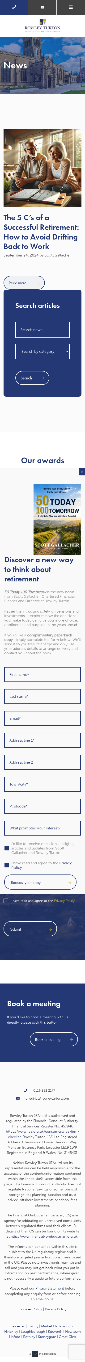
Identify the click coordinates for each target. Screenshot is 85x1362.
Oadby (33, 1326)
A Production (42, 1354)
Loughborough (33, 1331)
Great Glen (67, 1337)
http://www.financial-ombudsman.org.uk (44, 1236)
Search (26, 378)
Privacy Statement (49, 1288)
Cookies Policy (30, 1309)
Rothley (29, 1337)
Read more (18, 283)
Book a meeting (47, 1039)
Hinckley (11, 1331)
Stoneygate (47, 1337)
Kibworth (55, 1331)
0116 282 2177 (44, 1091)
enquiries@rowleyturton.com (47, 1099)
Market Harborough (57, 1326)
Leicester (18, 1326)
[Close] (82, 471)
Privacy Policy (64, 901)
